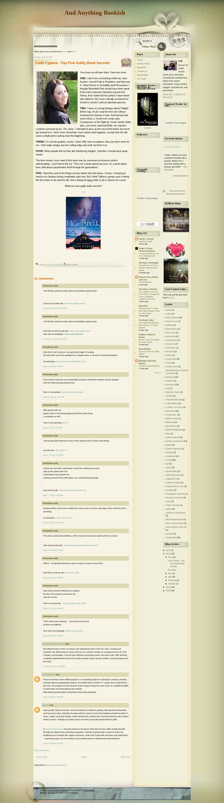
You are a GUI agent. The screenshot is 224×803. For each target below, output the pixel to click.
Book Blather (145, 349)
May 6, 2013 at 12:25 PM (53, 455)
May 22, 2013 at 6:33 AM (53, 608)
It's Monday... (171, 415)
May (170, 573)
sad (167, 464)
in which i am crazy (174, 407)
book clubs (170, 333)
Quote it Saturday (173, 449)
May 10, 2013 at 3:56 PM (53, 550)
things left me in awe (175, 486)
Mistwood (170, 422)
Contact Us (142, 71)
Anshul (75, 793)
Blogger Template (48, 793)
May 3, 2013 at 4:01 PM (52, 428)
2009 (168, 590)
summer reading (173, 482)
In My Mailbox (172, 403)
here (65, 51)
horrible (169, 396)
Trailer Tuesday (173, 505)
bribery (169, 355)
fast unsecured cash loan (72, 392)
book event (170, 336)
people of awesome (174, 441)
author (168, 314)
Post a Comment (41, 750)
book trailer (171, 348)
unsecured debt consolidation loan (70, 361)
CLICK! (147, 128)
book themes (171, 340)
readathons (171, 456)
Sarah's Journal (146, 239)
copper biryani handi (54, 729)
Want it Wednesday (174, 519)
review (169, 460)
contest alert (171, 359)
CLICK (171, 298)
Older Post (125, 757)
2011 (168, 554)
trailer (168, 501)
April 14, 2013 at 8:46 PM (53, 366)
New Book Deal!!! (146, 241)
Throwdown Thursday (175, 494)
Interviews (170, 411)
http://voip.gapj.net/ (74, 631)
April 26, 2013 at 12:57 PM (53, 397)
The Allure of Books (148, 289)
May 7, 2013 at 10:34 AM (53, 495)
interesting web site (74, 334)
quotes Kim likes (172, 146)
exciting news (172, 366)
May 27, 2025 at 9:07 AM (53, 697)
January (172, 584)
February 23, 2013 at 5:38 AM (55, 339)
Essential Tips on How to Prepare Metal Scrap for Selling (148, 267)
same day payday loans (74, 303)
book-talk (170, 351)
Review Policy (143, 64)
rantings (169, 452)
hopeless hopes (173, 392)
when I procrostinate (175, 523)
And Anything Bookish (94, 12)
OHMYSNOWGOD (174, 430)
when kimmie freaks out (176, 527)
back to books (172, 317)
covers (169, 363)
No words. (172, 570)
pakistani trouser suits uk (54, 644)
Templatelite (89, 790)
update (169, 509)
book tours (49, 264)
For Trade (141, 79)
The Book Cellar (146, 320)
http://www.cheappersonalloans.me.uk (81, 545)
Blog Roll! (141, 67)
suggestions (171, 479)
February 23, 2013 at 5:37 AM (55, 308)
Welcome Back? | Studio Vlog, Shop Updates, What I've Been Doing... (149, 310)
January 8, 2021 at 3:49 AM (54, 666)
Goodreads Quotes (180, 176)
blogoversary (171, 329)
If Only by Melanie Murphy (149, 366)
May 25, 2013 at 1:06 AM (53, 636)
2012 (168, 550)
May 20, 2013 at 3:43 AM (53, 578)
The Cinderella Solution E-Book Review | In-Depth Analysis (149, 325)
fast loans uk (61, 450)
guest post (59, 264)
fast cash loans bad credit (74, 603)
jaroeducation (49, 674)
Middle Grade (172, 418)
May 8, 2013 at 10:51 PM (53, 523)
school (169, 467)
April (170, 577)
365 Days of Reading (148, 263)
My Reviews (142, 75)
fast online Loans (64, 518)
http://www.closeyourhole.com (73, 490)
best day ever (172, 321)
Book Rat (143, 306)
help (168, 388)
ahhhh (168, 310)
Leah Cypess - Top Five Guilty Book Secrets (73, 63)
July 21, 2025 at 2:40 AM (53, 743)
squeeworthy (171, 471)
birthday (169, 325)
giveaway (170, 377)
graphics (169, 381)
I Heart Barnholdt (173, 400)
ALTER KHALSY (145, 282)
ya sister (169, 534)
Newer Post (42, 757)
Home (84, 757)
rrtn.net (65, 423)
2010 (168, 587)
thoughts (169, 490)
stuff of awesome (173, 475)
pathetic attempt (173, 437)
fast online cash (72, 573)
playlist (169, 445)
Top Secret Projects (174, 498)
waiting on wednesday (176, 513)
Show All (158, 373)
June (170, 557)
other (168, 433)
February (172, 580)
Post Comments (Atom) (56, 765)
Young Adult (171, 537)
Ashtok (46, 705)
